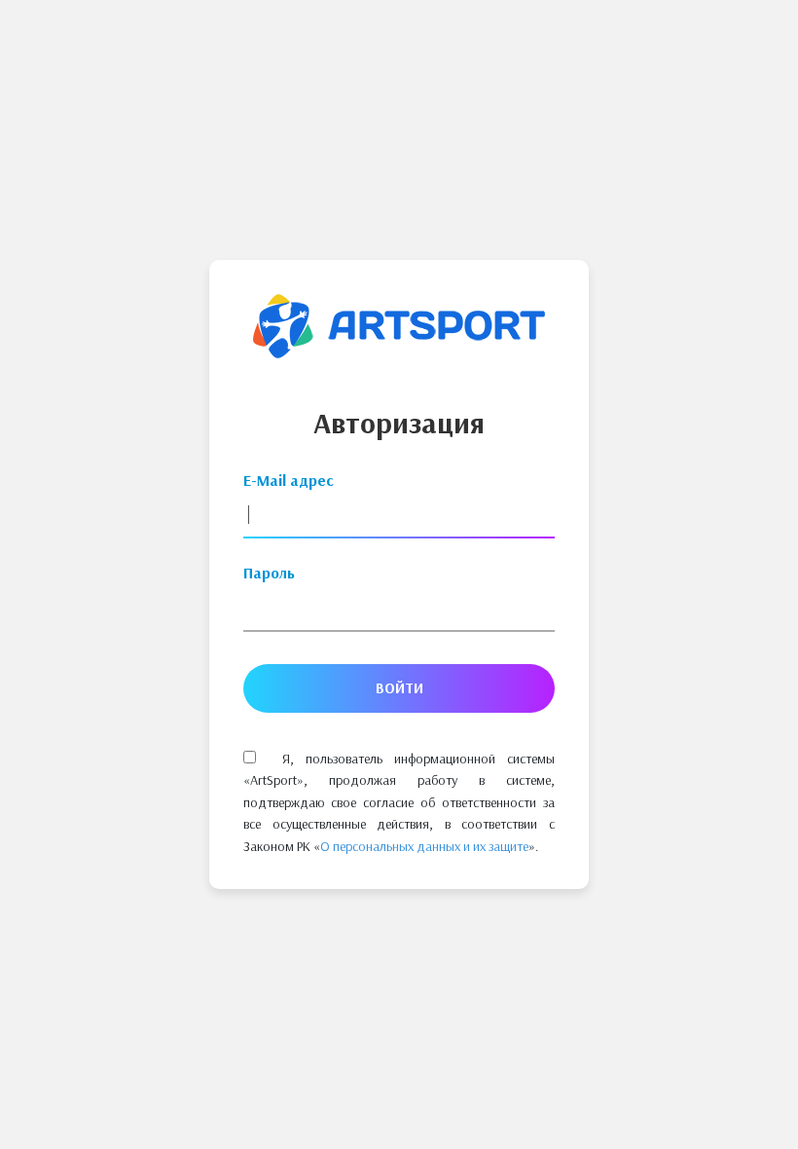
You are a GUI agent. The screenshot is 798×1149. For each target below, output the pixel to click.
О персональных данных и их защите (424, 846)
